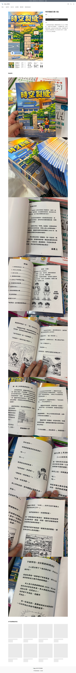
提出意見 (41, 670)
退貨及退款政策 (37, 670)
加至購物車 (57, 19)
